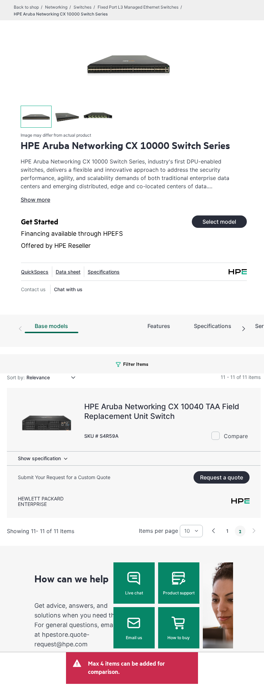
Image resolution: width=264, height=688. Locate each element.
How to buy (178, 637)
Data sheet (68, 272)
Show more (35, 199)
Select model (219, 221)
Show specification (39, 458)
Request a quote (221, 477)
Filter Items (135, 363)
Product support (179, 592)
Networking (56, 7)
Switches (82, 7)
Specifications (104, 272)
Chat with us (68, 289)
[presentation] (243, 329)
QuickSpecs (34, 272)
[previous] (213, 531)
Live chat (134, 592)
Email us (134, 637)
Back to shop (26, 7)
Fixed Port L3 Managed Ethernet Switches (138, 7)
